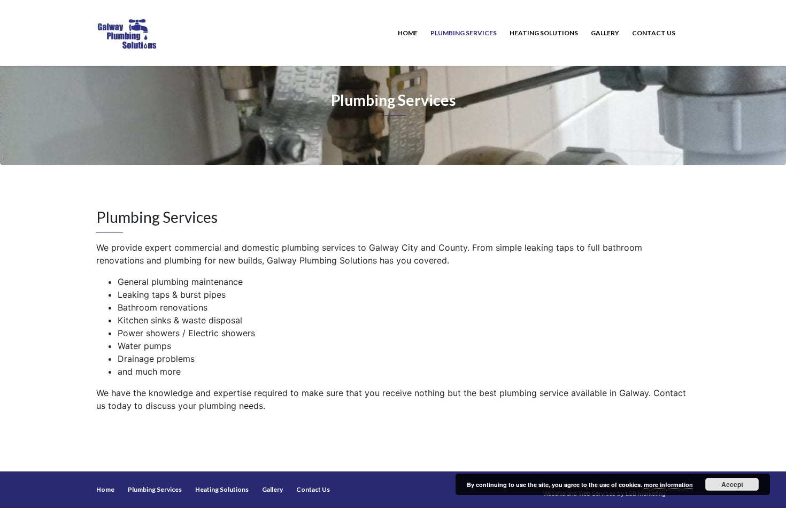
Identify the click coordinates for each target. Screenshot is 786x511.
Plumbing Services (463, 33)
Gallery (605, 33)
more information (668, 485)
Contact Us (653, 33)
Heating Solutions (544, 33)
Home (408, 33)
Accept (732, 484)
